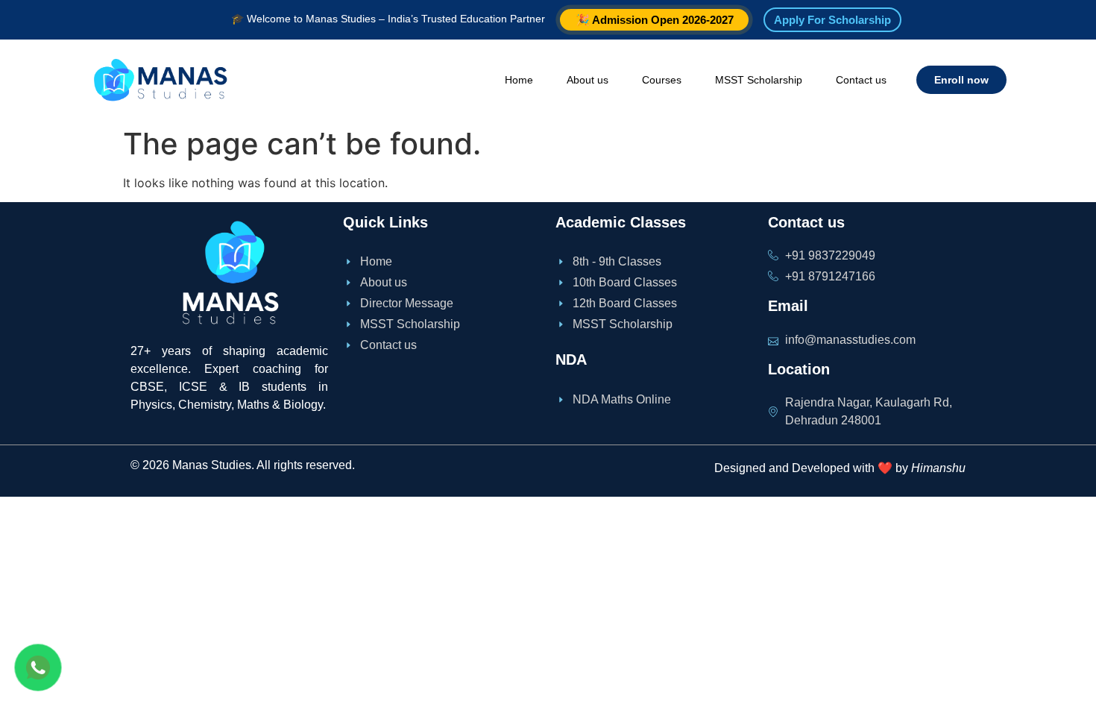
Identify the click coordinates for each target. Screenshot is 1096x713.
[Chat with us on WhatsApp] (38, 667)
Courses (661, 80)
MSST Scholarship (758, 80)
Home (519, 80)
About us (587, 80)
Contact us (861, 80)
